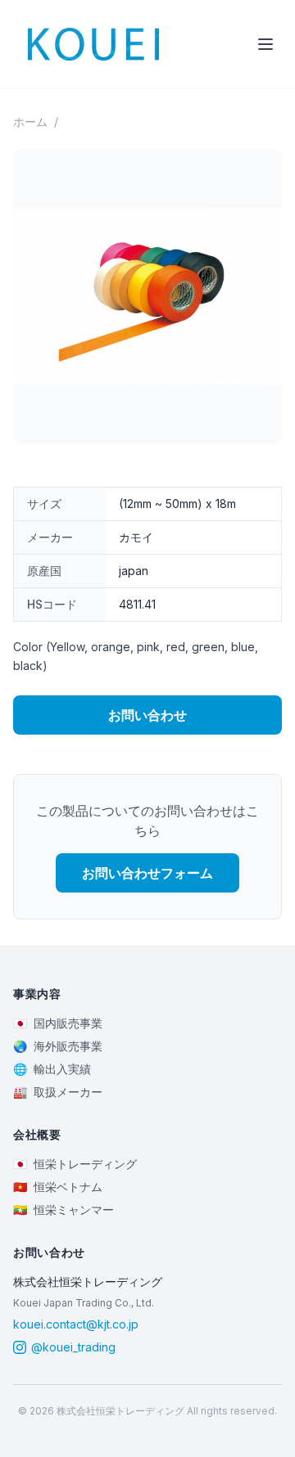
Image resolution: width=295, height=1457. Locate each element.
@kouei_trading (73, 1347)
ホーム (30, 121)
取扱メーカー (57, 1092)
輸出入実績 (52, 1069)
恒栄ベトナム (57, 1187)
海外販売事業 (57, 1046)
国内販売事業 (57, 1023)
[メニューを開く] (265, 44)
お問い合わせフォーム (147, 873)
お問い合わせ (147, 715)
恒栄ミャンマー (63, 1209)
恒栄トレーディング (75, 1164)
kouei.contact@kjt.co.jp (75, 1324)
